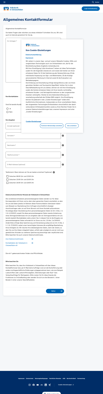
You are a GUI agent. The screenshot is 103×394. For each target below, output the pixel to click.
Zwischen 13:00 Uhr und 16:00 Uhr (21, 179)
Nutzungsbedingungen (41, 378)
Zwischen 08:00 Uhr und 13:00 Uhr (21, 176)
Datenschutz (29, 378)
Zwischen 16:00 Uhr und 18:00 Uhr (21, 183)
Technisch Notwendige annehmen (51, 126)
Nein (10, 112)
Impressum (21, 378)
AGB (64, 378)
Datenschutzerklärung (33, 55)
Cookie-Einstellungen (33, 121)
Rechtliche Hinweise (55, 378)
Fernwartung (81, 378)
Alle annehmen (72, 126)
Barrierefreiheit (71, 378)
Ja (10, 109)
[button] (63, 136)
